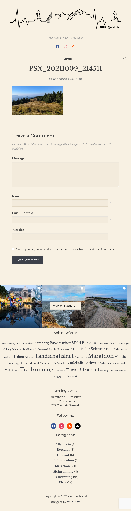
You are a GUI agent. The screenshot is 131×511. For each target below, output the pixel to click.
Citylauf (63, 455)
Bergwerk (103, 343)
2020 (18, 343)
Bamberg (41, 343)
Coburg (7, 349)
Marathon (101, 356)
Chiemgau (124, 343)
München (121, 356)
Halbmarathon (121, 349)
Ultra (71, 370)
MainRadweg (81, 357)
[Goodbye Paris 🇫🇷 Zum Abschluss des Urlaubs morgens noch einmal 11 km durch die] (21, 306)
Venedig (104, 371)
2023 (24, 343)
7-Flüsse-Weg (8, 343)
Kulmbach (29, 357)
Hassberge (8, 357)
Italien (19, 357)
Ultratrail (88, 369)
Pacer (59, 363)
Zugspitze (60, 376)
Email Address (22, 213)
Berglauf (90, 342)
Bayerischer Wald (65, 343)
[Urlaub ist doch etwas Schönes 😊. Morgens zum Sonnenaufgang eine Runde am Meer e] (106, 306)
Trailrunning (36, 370)
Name (16, 196)
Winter (122, 371)
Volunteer (113, 371)
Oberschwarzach (48, 363)
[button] (65, 59)
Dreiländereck (30, 349)
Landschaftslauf (54, 356)
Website (18, 229)
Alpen (30, 343)
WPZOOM (73, 502)
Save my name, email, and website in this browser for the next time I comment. (65, 249)
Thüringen (12, 370)
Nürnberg (12, 363)
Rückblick (77, 363)
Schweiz (92, 363)
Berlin (113, 343)
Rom (66, 363)
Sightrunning (106, 363)
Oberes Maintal (29, 363)
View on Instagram (65, 305)
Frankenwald (63, 349)
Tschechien (59, 371)
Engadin (53, 349)
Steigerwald (119, 363)
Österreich (72, 376)
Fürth (109, 349)
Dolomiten (17, 349)
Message (18, 158)
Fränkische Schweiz (87, 349)
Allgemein (63, 444)
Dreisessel (43, 349)
